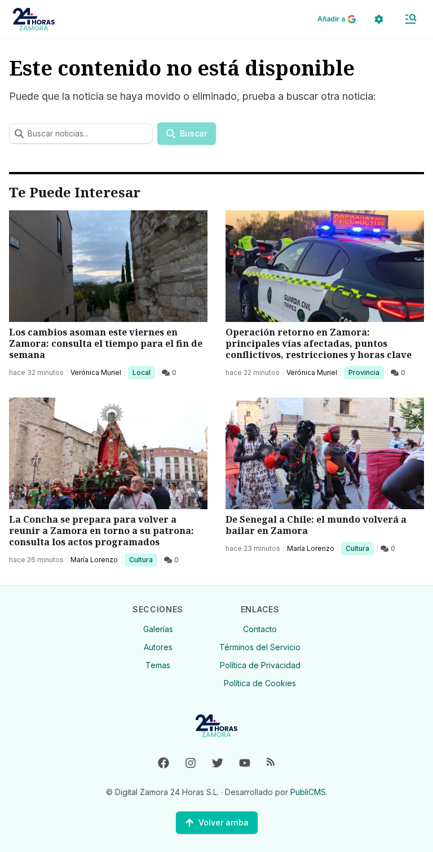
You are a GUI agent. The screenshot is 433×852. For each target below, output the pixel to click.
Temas (157, 665)
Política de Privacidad (260, 665)
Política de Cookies (260, 683)
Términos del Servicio (260, 647)
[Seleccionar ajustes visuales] (379, 19)
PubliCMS (308, 792)
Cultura (143, 559)
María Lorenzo (94, 559)
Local (143, 372)
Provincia (365, 372)
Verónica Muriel (95, 372)
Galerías (158, 629)
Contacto (260, 629)
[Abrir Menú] (410, 19)
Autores (158, 647)
